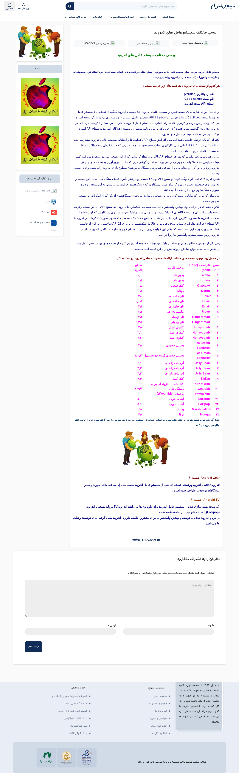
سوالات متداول (78, 726)
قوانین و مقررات (157, 719)
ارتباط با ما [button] (98, 17)
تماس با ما (161, 711)
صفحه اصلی (168, 17)
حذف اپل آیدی (159, 726)
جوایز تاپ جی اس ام (75, 17)
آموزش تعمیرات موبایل (122, 17)
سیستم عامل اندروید (155, 111)
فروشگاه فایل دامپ (76, 704)
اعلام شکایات (159, 733)
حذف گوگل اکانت (77, 733)
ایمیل (112, 625)
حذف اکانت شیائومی (75, 719)
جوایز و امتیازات (158, 704)
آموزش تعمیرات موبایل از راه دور (69, 696)
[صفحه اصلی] (223, 6)
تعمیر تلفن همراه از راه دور (72, 711)
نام (211, 625)
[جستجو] (70, 6)
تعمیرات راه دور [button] (148, 17)
